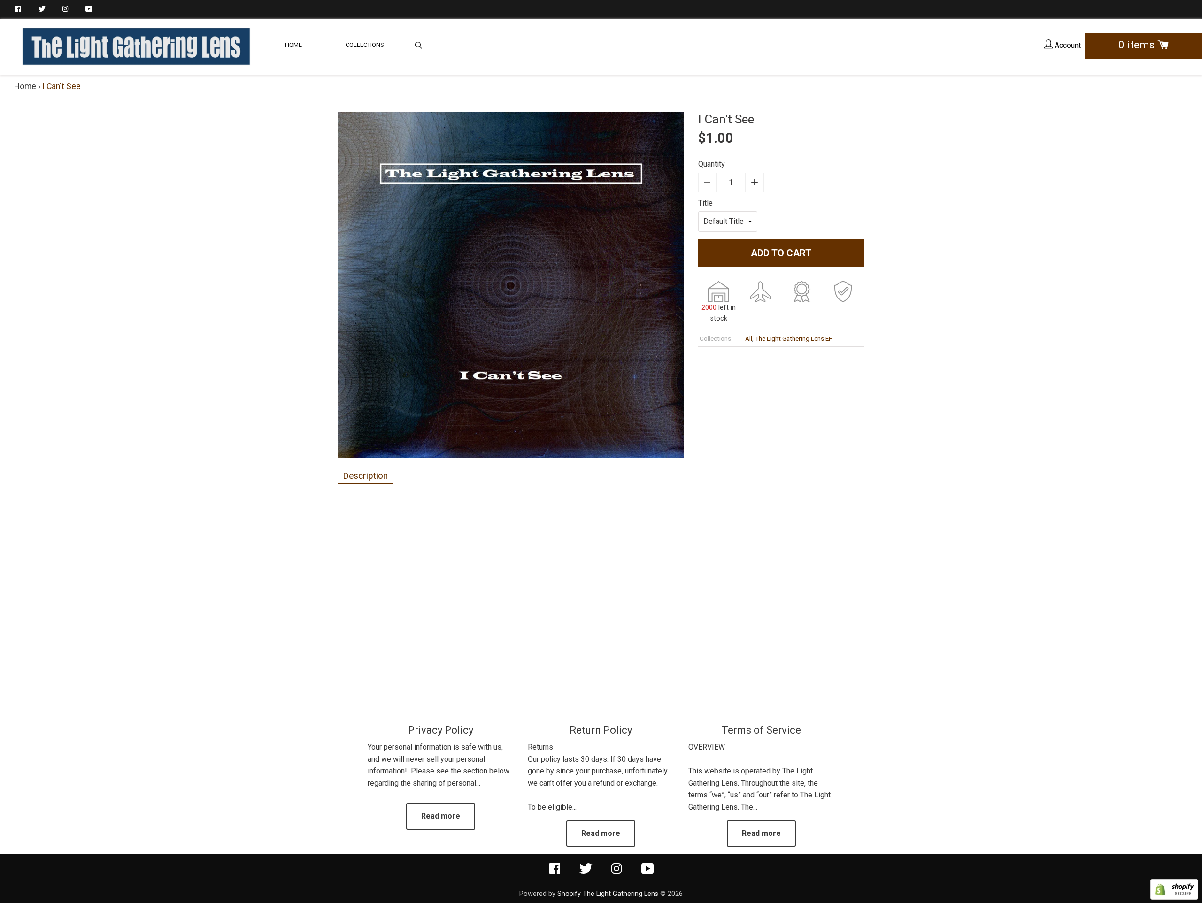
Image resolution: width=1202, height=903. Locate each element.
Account (1067, 45)
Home (293, 44)
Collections (365, 44)
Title (705, 203)
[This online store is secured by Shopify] (1174, 897)
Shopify (569, 894)
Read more (440, 815)
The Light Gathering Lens (620, 894)
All (748, 338)
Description (365, 475)
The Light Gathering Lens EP (794, 338)
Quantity (711, 164)
